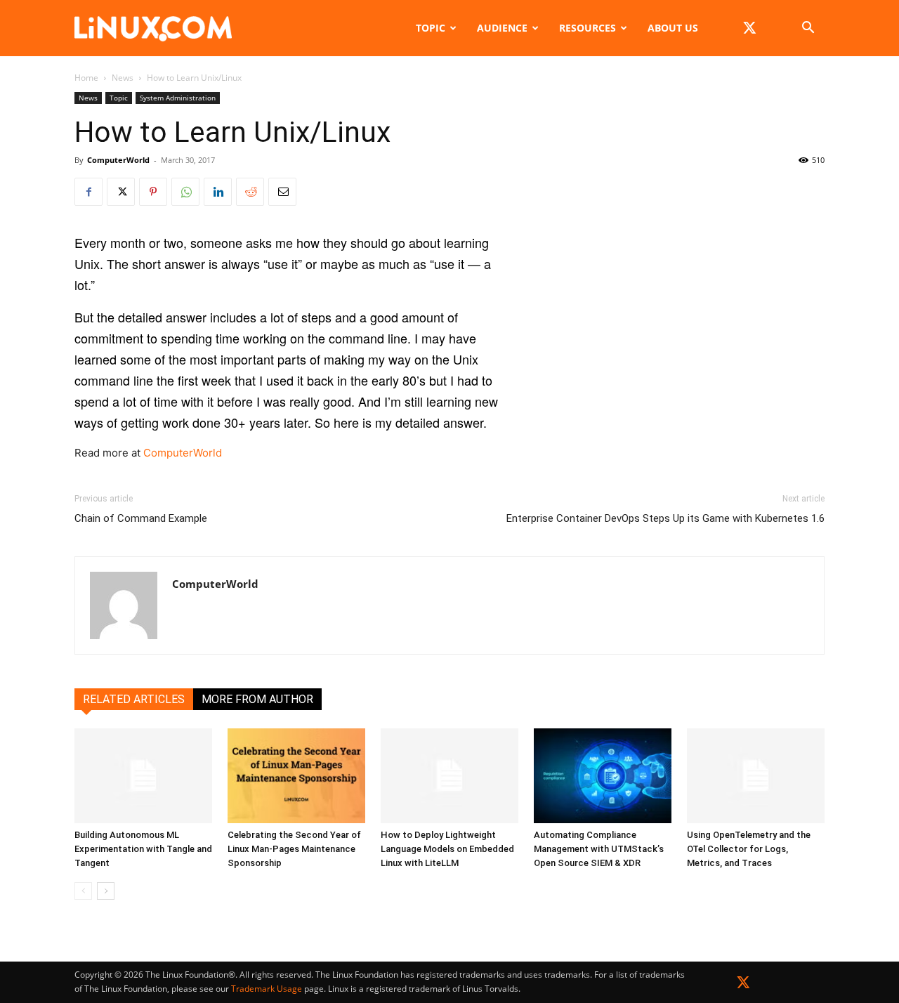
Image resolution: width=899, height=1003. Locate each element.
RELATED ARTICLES (134, 699)
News (122, 78)
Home (86, 78)
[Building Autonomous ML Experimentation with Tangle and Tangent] (143, 775)
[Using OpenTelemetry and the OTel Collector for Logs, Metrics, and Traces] (756, 775)
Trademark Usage (266, 989)
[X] (749, 28)
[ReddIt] (250, 192)
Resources (587, 27)
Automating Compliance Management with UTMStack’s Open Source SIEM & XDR (599, 849)
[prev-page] (83, 891)
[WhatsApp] (185, 192)
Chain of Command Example (140, 518)
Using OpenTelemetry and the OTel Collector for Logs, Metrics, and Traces (749, 849)
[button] (808, 29)
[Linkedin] (218, 192)
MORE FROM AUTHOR (257, 699)
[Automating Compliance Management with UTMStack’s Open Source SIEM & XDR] (602, 775)
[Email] (282, 192)
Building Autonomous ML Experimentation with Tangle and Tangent (143, 849)
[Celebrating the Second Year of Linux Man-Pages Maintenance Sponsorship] (296, 775)
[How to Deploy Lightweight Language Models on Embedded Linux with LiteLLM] (449, 775)
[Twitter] (743, 985)
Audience (502, 27)
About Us (673, 27)
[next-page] (105, 891)
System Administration (178, 98)
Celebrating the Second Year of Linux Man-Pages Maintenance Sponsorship (294, 849)
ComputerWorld (118, 160)
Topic (430, 27)
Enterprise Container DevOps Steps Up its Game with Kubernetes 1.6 (665, 518)
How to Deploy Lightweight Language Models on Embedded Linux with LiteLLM (447, 849)
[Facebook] (88, 192)
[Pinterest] (153, 192)
